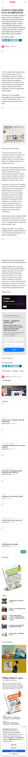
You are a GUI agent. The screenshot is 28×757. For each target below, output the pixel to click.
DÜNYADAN (6, 667)
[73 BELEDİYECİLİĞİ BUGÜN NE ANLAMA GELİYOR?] (14, 435)
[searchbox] (11, 551)
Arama (23, 551)
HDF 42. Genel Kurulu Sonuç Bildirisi (17, 609)
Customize (14, 744)
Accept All (13, 751)
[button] (2, 2)
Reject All (13, 747)
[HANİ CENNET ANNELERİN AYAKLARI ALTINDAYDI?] (14, 410)
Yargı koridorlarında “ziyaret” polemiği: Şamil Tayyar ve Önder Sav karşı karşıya (17, 617)
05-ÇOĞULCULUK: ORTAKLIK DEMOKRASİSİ (12, 653)
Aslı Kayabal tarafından (8, 670)
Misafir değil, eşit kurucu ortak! (17, 601)
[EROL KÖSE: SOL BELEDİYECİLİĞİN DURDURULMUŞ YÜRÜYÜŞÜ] (14, 461)
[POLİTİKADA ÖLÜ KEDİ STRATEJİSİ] (14, 486)
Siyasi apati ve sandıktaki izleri (17, 634)
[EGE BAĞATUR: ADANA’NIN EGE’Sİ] (14, 510)
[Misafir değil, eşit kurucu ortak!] (4, 601)
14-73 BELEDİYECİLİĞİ (6, 443)
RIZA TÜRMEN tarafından (8, 656)
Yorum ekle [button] (7, 380)
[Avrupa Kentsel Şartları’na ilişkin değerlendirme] (4, 626)
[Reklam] (14, 134)
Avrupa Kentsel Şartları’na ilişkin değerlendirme (17, 626)
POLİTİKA (4, 418)
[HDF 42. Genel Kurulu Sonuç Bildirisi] (4, 609)
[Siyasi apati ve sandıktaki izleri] (4, 634)
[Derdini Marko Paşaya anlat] (14, 534)
